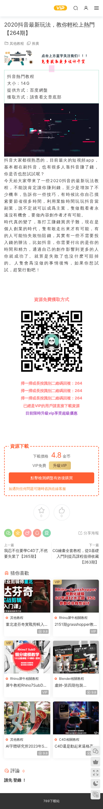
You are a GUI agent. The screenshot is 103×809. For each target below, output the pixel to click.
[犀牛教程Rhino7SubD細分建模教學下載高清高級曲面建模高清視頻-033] (27, 657)
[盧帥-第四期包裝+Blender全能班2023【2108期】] (76, 657)
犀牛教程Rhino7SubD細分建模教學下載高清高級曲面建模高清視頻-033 (27, 685)
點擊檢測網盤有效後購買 (51, 477)
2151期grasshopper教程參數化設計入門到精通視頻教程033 (76, 624)
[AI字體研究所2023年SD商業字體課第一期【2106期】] (27, 717)
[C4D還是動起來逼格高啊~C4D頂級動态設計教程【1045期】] (76, 717)
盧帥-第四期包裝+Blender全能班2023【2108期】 (73, 685)
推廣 (35, 43)
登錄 (17, 780)
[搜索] (75, 7)
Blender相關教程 (71, 678)
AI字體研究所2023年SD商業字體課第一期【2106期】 (26, 746)
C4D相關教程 (69, 739)
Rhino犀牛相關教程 (73, 618)
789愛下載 (12, 8)
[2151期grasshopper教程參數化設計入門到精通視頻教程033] (76, 596)
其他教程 (17, 43)
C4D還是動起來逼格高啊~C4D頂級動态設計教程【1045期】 (76, 746)
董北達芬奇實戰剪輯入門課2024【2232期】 (27, 624)
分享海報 (90, 533)
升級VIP (60, 465)
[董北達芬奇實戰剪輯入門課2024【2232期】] (27, 596)
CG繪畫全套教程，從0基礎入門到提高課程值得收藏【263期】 (75, 556)
